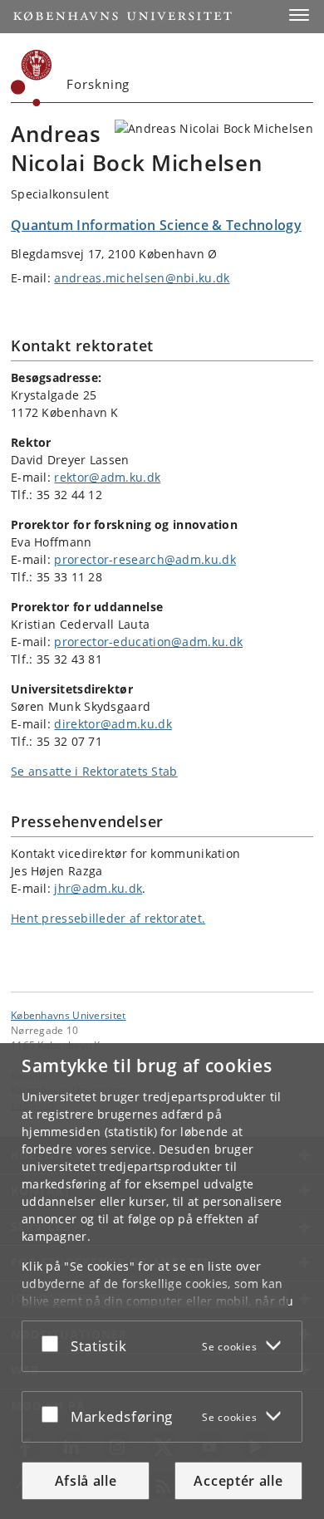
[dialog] (162, 1281)
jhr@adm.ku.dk (98, 888)
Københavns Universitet (68, 1015)
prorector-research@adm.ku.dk (144, 559)
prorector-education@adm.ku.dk (148, 641)
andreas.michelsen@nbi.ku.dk (141, 278)
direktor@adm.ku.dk (112, 724)
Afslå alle (86, 1481)
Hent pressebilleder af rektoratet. (108, 918)
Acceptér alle (238, 1481)
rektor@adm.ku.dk (107, 477)
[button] (299, 15)
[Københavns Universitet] (31, 78)
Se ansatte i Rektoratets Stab (94, 771)
